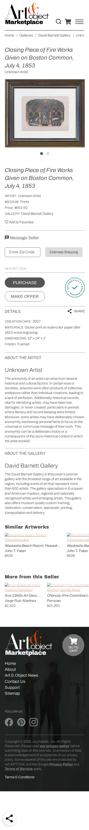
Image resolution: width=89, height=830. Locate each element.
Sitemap (12, 693)
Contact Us (15, 681)
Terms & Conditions (19, 777)
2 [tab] (48, 153)
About (10, 669)
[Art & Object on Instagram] (33, 722)
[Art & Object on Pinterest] (21, 722)
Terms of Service (19, 769)
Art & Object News (21, 675)
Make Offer (25, 296)
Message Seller (24, 237)
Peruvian (54, 601)
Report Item (15, 269)
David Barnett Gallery (37, 214)
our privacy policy (54, 746)
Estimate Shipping (64, 252)
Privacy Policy (61, 764)
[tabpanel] (45, 113)
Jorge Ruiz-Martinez (20, 601)
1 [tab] (41, 153)
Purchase (25, 282)
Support (12, 687)
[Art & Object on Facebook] (9, 722)
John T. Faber (15, 551)
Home (10, 663)
